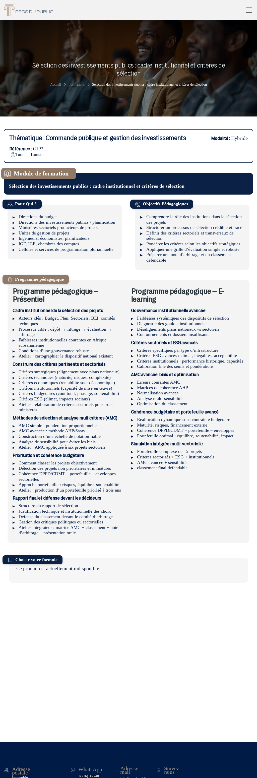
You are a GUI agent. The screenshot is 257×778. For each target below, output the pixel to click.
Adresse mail (129, 770)
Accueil (55, 84)
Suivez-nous (172, 770)
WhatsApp (90, 769)
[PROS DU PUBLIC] (28, 10)
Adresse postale (21, 770)
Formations (77, 84)
